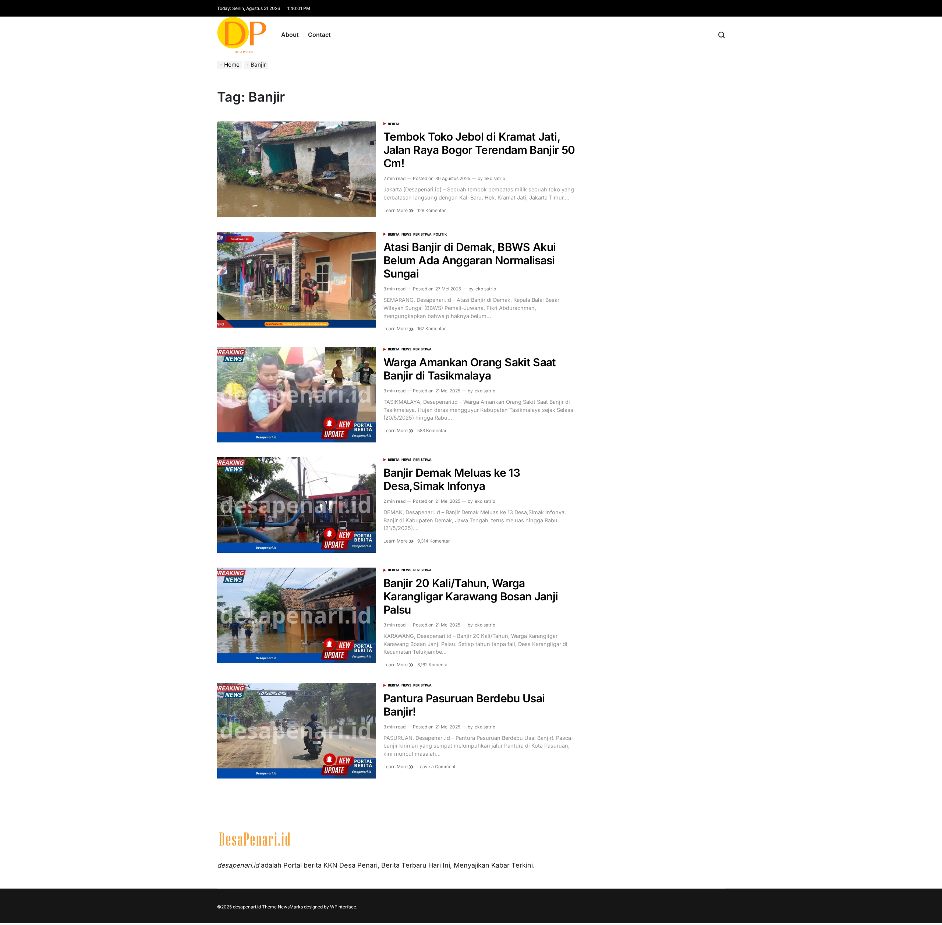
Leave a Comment (436, 766)
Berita (394, 124)
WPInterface (343, 907)
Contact (319, 34)
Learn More (396, 210)
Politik (440, 234)
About (290, 34)
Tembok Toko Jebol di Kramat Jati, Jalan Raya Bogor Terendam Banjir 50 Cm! (479, 150)
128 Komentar (431, 210)
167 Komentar (431, 328)
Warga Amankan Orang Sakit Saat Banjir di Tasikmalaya (469, 369)
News (406, 234)
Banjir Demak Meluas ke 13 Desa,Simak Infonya (451, 479)
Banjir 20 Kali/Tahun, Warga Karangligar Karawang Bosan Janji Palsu (470, 596)
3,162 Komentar (433, 664)
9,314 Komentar (433, 541)
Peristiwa (422, 234)
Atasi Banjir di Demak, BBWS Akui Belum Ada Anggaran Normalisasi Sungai (469, 260)
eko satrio (495, 178)
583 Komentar (432, 430)
